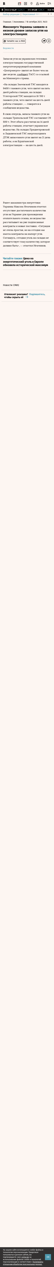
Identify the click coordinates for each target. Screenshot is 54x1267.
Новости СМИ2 (11, 285)
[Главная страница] (4, 3)
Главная (7, 22)
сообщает (22, 74)
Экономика (19, 22)
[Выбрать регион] (31, 3)
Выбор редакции (11, 14)
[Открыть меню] (49, 3)
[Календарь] (19, 3)
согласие (25, 1257)
